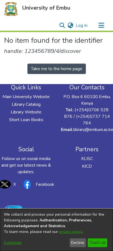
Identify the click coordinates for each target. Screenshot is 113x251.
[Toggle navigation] (101, 25)
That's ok (97, 242)
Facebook (45, 184)
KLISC (87, 159)
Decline (77, 242)
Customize (13, 242)
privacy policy (70, 231)
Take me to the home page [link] (56, 69)
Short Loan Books (26, 120)
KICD (87, 166)
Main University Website (26, 97)
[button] (11, 9)
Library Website (26, 112)
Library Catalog (26, 104)
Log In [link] (82, 25)
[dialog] (56, 230)
